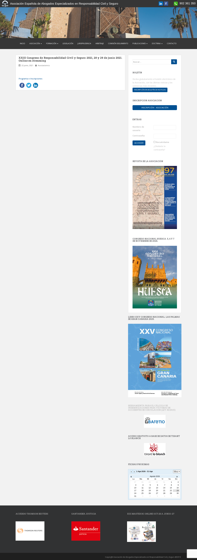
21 (164, 491)
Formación (51, 43)
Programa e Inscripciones (31, 78)
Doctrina (156, 43)
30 (178, 493)
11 (142, 488)
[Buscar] (174, 61)
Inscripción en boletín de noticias (150, 90)
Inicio (22, 43)
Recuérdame (162, 142)
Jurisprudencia (84, 43)
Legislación (68, 43)
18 (142, 491)
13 (157, 488)
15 (171, 488)
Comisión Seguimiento (118, 43)
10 (135, 488)
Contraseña (139, 135)
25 (142, 493)
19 (150, 491)
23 (178, 491)
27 (157, 493)
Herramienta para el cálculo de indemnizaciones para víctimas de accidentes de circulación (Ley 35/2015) (152, 407)
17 (135, 491)
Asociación (34, 43)
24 (135, 493)
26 (150, 493)
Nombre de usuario (138, 128)
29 (171, 493)
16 (178, 488)
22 (171, 491)
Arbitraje (99, 43)
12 (150, 488)
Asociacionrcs (44, 65)
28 (164, 493)
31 (135, 496)
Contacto (172, 43)
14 (164, 488)
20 (157, 491)
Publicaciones (139, 43)
